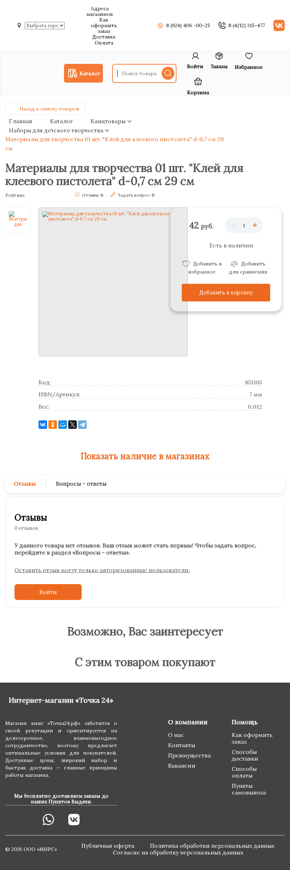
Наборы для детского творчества (56, 130)
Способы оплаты (244, 772)
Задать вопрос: (136, 195)
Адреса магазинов (99, 11)
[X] (72, 424)
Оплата (104, 43)
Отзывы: (92, 195)
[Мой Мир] (62, 424)
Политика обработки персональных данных (212, 845)
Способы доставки (245, 755)
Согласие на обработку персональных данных (178, 852)
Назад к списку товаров (49, 109)
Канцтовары (108, 121)
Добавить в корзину (226, 292)
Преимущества (189, 755)
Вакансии (182, 765)
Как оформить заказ (104, 25)
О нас (176, 734)
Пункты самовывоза (249, 789)
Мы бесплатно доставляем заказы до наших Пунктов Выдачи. (61, 799)
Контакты (181, 745)
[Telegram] (82, 424)
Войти (48, 591)
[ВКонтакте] (43, 424)
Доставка (103, 37)
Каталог (61, 121)
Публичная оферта (108, 845)
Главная (20, 121)
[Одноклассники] (52, 424)
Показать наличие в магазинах (145, 456)
